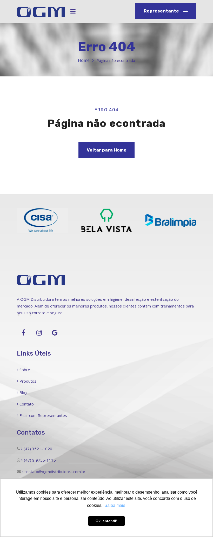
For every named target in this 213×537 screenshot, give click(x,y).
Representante (162, 11)
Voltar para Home (107, 150)
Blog (23, 392)
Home (84, 60)
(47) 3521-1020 (38, 448)
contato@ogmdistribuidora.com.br (54, 471)
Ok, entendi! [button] (106, 521)
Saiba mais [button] (114, 505)
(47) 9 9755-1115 (40, 460)
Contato (26, 404)
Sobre (24, 369)
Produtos (27, 381)
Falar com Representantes (43, 415)
